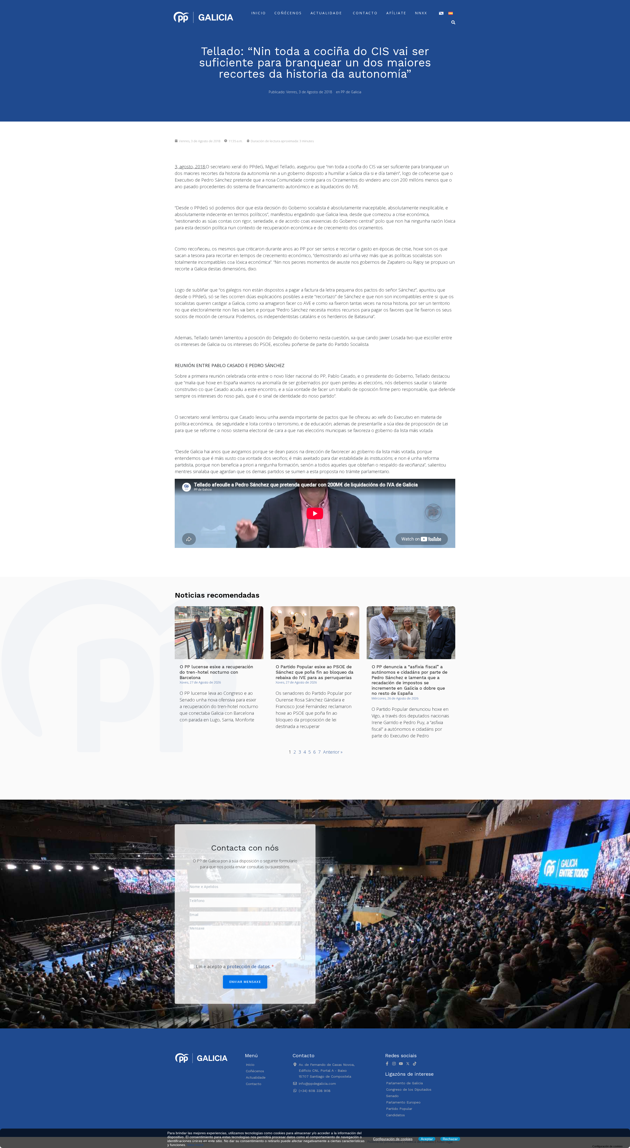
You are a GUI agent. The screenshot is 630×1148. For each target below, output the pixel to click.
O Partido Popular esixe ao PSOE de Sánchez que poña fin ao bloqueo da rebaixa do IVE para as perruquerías (314, 672)
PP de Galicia (351, 92)
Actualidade (326, 13)
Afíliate (396, 13)
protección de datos (248, 966)
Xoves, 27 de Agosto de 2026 (200, 682)
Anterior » (333, 752)
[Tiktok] (415, 1064)
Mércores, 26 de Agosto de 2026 (395, 698)
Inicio (258, 13)
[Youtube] (401, 1064)
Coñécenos (288, 13)
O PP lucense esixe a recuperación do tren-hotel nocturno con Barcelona (216, 672)
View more (195, 1145)
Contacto (365, 13)
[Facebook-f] (387, 1064)
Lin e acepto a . (234, 966)
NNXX (421, 13)
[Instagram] (394, 1064)
